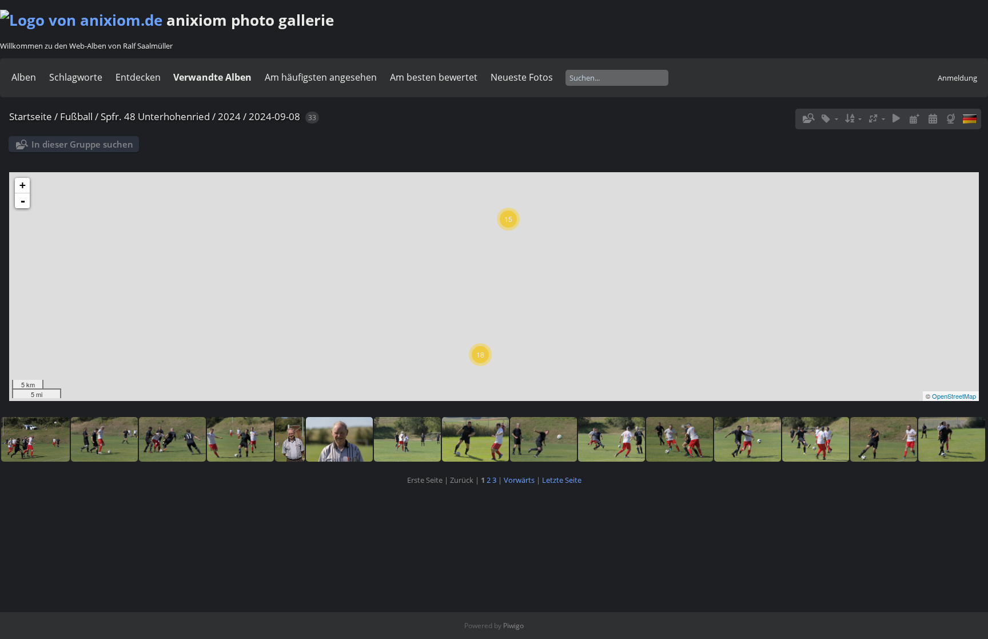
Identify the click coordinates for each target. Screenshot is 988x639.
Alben (23, 77)
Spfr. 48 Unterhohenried (155, 116)
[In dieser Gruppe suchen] (808, 118)
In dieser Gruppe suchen (82, 144)
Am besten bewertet (433, 77)
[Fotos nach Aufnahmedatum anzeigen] (932, 119)
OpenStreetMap (954, 395)
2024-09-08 (274, 116)
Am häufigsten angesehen (321, 77)
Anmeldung (957, 78)
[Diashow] (896, 119)
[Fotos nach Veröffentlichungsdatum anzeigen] (915, 119)
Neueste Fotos (522, 77)
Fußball (76, 116)
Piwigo (513, 625)
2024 (229, 116)
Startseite (30, 116)
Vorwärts (519, 480)
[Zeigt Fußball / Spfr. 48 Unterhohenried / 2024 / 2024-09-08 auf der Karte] (952, 119)
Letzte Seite (561, 480)
